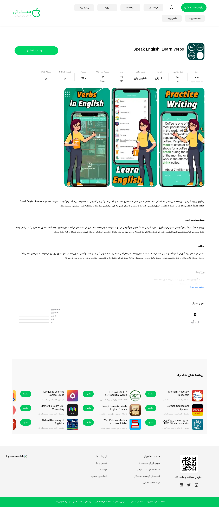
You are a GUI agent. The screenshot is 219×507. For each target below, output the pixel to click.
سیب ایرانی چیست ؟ (149, 463)
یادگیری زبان (140, 78)
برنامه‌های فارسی (151, 482)
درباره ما (103, 469)
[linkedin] (181, 484)
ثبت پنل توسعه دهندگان (147, 476)
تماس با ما (101, 463)
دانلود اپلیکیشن (36, 50)
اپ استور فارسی (99, 476)
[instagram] (196, 484)
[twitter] (189, 484)
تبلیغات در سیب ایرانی (148, 469)
